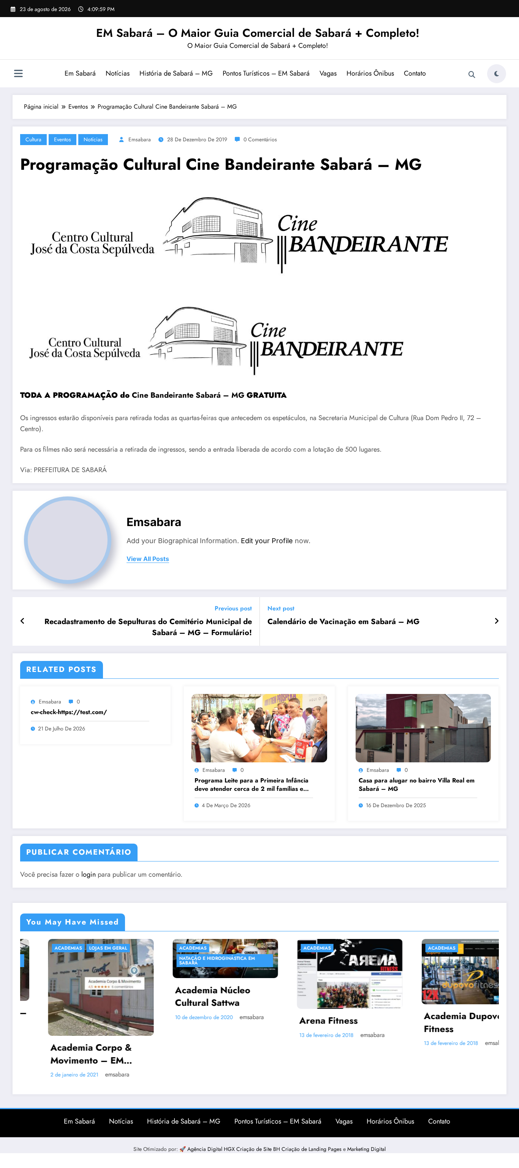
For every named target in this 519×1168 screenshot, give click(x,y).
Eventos (62, 139)
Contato (415, 73)
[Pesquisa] (471, 74)
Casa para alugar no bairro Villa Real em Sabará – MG (417, 784)
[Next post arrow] (496, 621)
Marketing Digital (366, 1137)
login (88, 874)
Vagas (328, 73)
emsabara (139, 139)
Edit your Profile (267, 541)
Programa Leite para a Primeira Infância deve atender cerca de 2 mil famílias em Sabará (252, 784)
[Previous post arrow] (22, 621)
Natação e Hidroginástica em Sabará (158, 960)
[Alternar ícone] (18, 74)
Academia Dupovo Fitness (404, 1022)
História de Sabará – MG (176, 73)
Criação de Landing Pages (312, 1137)
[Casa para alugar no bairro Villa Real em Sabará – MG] (423, 727)
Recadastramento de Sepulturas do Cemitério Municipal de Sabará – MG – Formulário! (148, 627)
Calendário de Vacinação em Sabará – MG (343, 621)
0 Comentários (260, 139)
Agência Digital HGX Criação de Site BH (234, 1137)
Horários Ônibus (370, 73)
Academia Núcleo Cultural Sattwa (153, 996)
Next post (280, 608)
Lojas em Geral (49, 948)
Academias (133, 948)
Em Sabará (80, 73)
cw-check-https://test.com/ (69, 712)
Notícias (118, 73)
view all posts (148, 559)
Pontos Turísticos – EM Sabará (266, 73)
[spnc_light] (496, 73)
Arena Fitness (270, 1020)
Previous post (233, 608)
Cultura (33, 139)
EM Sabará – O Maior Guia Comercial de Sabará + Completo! (257, 33)
